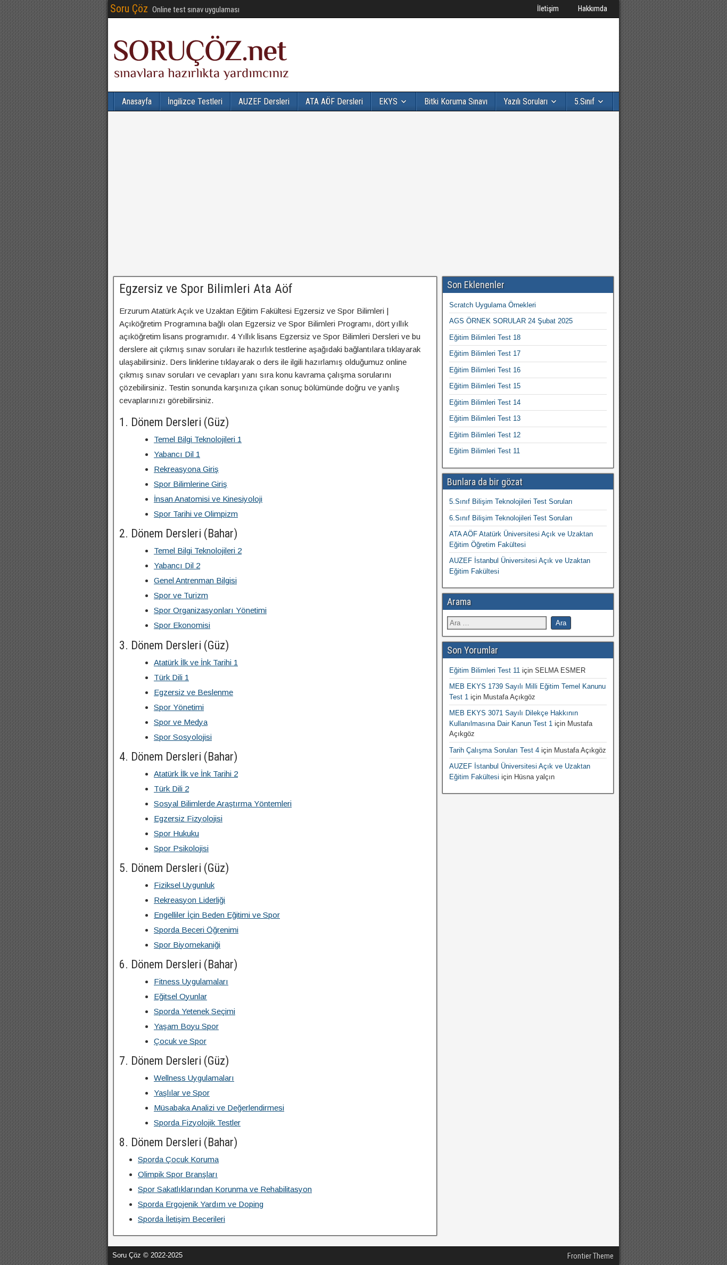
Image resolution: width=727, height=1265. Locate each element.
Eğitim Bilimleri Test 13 (485, 418)
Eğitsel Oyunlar (180, 996)
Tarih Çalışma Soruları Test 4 (494, 750)
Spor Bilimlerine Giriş (190, 483)
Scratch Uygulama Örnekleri (492, 305)
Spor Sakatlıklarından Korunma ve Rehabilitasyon (225, 1189)
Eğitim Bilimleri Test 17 (485, 353)
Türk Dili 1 (171, 677)
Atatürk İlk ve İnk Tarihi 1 (196, 662)
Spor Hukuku (176, 833)
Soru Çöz (129, 8)
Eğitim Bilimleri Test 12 (485, 435)
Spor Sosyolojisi (183, 736)
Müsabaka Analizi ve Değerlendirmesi (219, 1107)
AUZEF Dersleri (264, 101)
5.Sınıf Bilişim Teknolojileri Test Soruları (511, 501)
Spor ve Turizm (181, 595)
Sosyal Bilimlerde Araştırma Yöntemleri (223, 803)
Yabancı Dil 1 (177, 454)
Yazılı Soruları (525, 101)
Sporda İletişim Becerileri (181, 1218)
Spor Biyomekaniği (187, 944)
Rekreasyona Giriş (186, 469)
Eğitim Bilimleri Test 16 (485, 370)
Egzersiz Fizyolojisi (188, 818)
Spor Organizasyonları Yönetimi (210, 610)
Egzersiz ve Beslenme (193, 692)
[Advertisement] (363, 193)
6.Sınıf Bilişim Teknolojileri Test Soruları (511, 518)
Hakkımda (592, 8)
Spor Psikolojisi (181, 848)
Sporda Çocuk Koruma (178, 1159)
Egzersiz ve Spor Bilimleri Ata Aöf (206, 288)
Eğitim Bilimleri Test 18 (485, 337)
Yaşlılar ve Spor (182, 1092)
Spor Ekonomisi (182, 625)
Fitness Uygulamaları (191, 981)
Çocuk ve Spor (180, 1041)
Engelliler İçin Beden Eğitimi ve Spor (217, 914)
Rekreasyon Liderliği (189, 899)
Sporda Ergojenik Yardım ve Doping (200, 1204)
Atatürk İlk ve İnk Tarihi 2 (196, 773)
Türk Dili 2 (171, 788)
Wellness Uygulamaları (194, 1077)
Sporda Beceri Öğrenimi (196, 929)
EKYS (388, 101)
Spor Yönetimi (179, 707)
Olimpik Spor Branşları (178, 1174)
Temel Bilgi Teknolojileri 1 (198, 439)
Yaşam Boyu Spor (186, 1026)
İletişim (548, 8)
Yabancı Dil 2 (177, 565)
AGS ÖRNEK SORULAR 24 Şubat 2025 (511, 321)
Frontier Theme (590, 1256)
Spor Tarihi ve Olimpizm (196, 513)
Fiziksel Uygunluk (184, 884)
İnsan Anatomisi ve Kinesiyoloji (208, 498)
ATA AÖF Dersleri (334, 101)
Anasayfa (137, 101)
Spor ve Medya (181, 722)
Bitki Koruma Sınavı (456, 101)
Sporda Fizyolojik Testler (197, 1122)
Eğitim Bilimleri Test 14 (485, 402)
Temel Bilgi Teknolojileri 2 (198, 550)
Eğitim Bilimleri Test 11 (484, 451)
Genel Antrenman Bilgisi (195, 580)
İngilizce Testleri (195, 101)
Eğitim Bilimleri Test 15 (485, 386)
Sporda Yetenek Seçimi (194, 1011)
